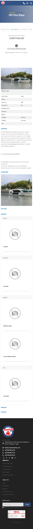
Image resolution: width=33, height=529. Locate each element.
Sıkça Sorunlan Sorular (7, 491)
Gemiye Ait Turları (5, 29)
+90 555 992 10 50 (10, 450)
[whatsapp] (15, 458)
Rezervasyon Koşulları (7, 466)
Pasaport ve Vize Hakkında (8, 474)
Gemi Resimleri (23, 29)
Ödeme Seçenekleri (6, 469)
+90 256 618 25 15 (10, 455)
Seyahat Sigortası (6, 472)
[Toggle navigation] (31, 3)
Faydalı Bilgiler (5, 485)
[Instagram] (3, 458)
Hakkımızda (4, 488)
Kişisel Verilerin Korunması (8, 494)
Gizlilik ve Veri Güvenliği (7, 463)
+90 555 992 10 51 (10, 452)
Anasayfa (12, 12)
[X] (9, 458)
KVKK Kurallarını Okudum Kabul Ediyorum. (13, 507)
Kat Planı (30, 29)
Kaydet (27, 504)
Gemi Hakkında (14, 29)
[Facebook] (6, 458)
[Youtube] (12, 458)
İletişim (3, 483)
